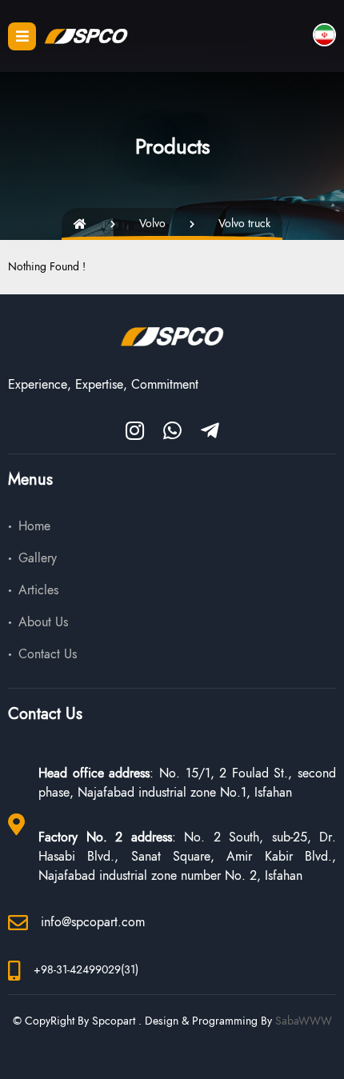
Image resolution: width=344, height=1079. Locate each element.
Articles (38, 590)
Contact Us (47, 654)
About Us (43, 622)
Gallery (37, 558)
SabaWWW (303, 1021)
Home (34, 526)
